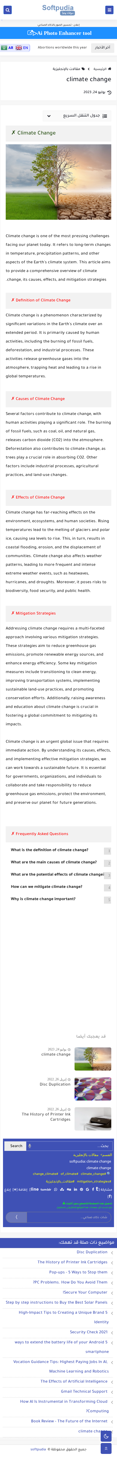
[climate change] (93, 1059)
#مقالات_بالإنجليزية (60, 1182)
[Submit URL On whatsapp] (55, 1190)
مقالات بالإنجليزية (66, 69)
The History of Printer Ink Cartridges (72, 1263)
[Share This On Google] (87, 1190)
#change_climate (45, 1174)
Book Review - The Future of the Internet (69, 1422)
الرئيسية (100, 69)
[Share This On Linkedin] (75, 1190)
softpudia (38, 1450)
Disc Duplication (55, 1085)
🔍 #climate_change (96, 1174)
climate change (55, 1055)
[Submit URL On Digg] (69, 1190)
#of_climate (69, 1174)
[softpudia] (59, 10)
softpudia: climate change (90, 1161)
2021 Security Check (88, 1333)
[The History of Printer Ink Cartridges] (93, 1118)
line (35, 1189)
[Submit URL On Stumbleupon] (62, 1190)
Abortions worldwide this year (62, 48)
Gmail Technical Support (84, 1392)
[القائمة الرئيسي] (109, 10)
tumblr (46, 1190)
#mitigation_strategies (94, 1182)
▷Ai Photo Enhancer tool (62, 33)
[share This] (93, 1190)
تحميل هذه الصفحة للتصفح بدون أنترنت (88, 1204)
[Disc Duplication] (93, 1089)
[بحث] (8, 10)
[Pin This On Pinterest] (81, 1190)
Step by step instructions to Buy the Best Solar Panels (56, 1303)
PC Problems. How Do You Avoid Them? (70, 1283)
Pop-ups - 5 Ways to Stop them (78, 1273)
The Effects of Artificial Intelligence (74, 1382)
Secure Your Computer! (85, 1293)
